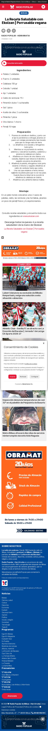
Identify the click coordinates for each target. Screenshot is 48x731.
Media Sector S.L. (27, 384)
